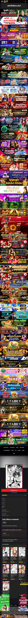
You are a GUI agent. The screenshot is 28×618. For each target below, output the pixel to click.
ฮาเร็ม (23, 450)
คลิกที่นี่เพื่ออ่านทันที (14, 6)
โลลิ (14, 453)
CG (15, 450)
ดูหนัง (16, 605)
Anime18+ (12, 447)
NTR (12, 450)
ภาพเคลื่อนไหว (7, 450)
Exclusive (6, 447)
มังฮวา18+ (22, 447)
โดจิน (17, 447)
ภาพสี (19, 450)
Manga (3, 504)
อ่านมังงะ (11, 605)
